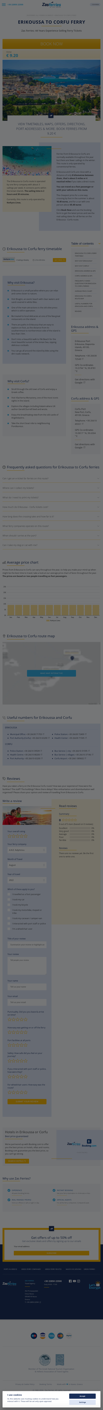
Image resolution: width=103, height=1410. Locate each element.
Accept (82, 1396)
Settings (82, 1402)
